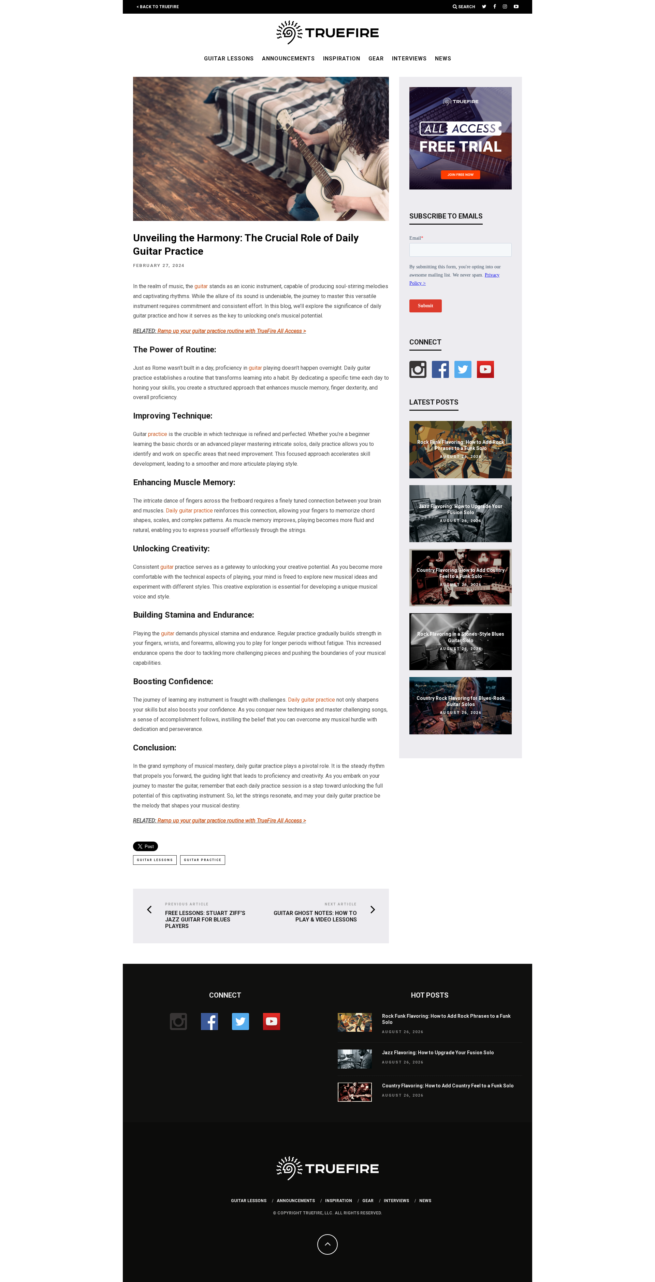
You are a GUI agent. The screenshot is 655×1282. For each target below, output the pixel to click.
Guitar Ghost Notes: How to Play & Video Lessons (315, 916)
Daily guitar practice (189, 510)
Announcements (288, 58)
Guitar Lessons (229, 58)
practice (157, 434)
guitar (201, 286)
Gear (376, 58)
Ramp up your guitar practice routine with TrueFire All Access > (232, 331)
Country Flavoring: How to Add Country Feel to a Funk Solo (448, 1085)
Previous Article (187, 904)
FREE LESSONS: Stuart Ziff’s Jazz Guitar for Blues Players (205, 919)
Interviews (409, 58)
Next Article (341, 904)
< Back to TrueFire (157, 6)
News (443, 58)
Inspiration (341, 58)
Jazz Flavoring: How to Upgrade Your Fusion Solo (438, 1052)
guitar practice (202, 860)
